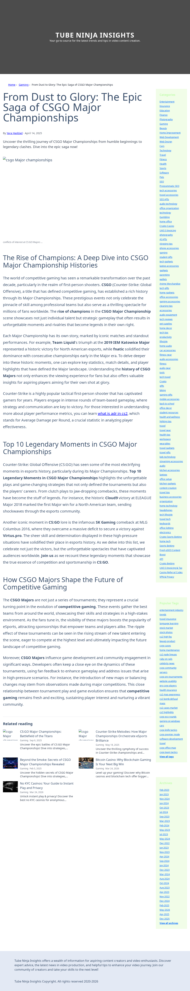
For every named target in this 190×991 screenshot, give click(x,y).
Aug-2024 (165, 878)
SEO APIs (164, 199)
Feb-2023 (164, 790)
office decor (166, 408)
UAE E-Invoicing (168, 230)
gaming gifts (166, 394)
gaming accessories (170, 301)
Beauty (163, 128)
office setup (166, 479)
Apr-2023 (164, 892)
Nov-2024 (165, 798)
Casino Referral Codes (171, 572)
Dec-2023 (165, 869)
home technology (168, 505)
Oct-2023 (164, 807)
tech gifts (164, 288)
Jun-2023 (164, 847)
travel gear (165, 430)
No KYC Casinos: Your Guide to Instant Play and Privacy (46, 785)
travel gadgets (167, 448)
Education (165, 110)
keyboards (165, 523)
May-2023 (165, 830)
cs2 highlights (167, 712)
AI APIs (163, 239)
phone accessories (169, 248)
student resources (169, 412)
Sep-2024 (164, 861)
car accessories (168, 350)
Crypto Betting (167, 563)
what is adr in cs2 (112, 413)
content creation (168, 488)
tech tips (164, 332)
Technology (165, 150)
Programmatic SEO (169, 186)
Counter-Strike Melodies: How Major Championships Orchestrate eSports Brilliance (121, 736)
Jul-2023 (164, 834)
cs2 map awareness (170, 694)
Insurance (165, 106)
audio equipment (168, 314)
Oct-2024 (164, 883)
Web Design (166, 141)
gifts (162, 385)
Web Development (169, 137)
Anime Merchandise (170, 283)
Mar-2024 (165, 874)
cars (162, 725)
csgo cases (165, 645)
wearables (165, 443)
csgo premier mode (170, 734)
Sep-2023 (164, 816)
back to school (167, 403)
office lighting (166, 528)
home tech (165, 541)
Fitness (163, 159)
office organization (169, 208)
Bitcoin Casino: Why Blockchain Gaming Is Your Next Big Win (123, 762)
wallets (163, 279)
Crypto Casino (167, 226)
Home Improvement (170, 132)
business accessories (170, 496)
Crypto (163, 381)
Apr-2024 (164, 856)
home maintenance (170, 650)
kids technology (168, 456)
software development (171, 738)
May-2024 (165, 838)
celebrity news (167, 663)
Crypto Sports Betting (171, 536)
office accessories (169, 297)
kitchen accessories (170, 470)
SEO (162, 181)
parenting (165, 274)
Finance (164, 115)
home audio (166, 345)
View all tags (167, 756)
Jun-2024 (164, 803)
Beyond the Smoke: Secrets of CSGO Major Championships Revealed (45, 762)
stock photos (166, 632)
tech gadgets (166, 261)
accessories (166, 310)
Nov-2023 (165, 852)
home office (166, 221)
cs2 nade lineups (168, 654)
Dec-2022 (165, 843)
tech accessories (168, 190)
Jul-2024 (164, 812)
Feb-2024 (164, 825)
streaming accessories (171, 461)
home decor (166, 328)
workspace (165, 439)
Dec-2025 (165, 918)
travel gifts (165, 452)
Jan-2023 (164, 794)
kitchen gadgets (168, 483)
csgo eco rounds (168, 716)
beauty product (167, 641)
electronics (165, 532)
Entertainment (167, 101)
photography (166, 234)
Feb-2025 (164, 905)
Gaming (24, 84)
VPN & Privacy (167, 576)
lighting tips (165, 421)
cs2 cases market (169, 707)
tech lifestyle (166, 514)
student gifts (166, 257)
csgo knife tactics (168, 730)
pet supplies (166, 323)
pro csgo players (168, 685)
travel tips (165, 492)
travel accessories (169, 194)
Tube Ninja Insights (94, 35)
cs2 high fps (166, 636)
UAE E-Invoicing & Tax (171, 568)
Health (163, 163)
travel (163, 425)
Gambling (165, 217)
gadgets (164, 270)
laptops (163, 474)
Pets (162, 177)
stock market (166, 627)
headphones (166, 510)
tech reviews (166, 319)
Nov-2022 (165, 896)
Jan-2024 (164, 865)
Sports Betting (167, 545)
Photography (166, 119)
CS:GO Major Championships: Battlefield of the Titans (40, 734)
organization (166, 501)
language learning (169, 623)
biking (163, 390)
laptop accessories (169, 266)
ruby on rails (166, 659)
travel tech (165, 519)
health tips (165, 434)
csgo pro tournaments (171, 676)
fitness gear (166, 354)
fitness (163, 363)
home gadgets (167, 292)
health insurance (168, 690)
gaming (163, 252)
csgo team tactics (169, 752)
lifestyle (164, 341)
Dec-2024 (165, 901)
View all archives (169, 923)
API (161, 559)
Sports (163, 168)
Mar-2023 (165, 821)
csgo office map (168, 747)
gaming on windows (170, 721)
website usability (168, 681)
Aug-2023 (165, 887)
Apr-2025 (164, 914)
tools (162, 372)
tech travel (165, 377)
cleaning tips (166, 306)
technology (165, 212)
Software (164, 172)
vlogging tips (166, 243)
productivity (166, 337)
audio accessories (169, 359)
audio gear (165, 368)
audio (162, 465)
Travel (163, 155)
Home (11, 84)
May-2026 (165, 909)
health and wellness (170, 417)
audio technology (168, 203)
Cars (162, 146)
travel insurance (168, 619)
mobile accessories (169, 399)
